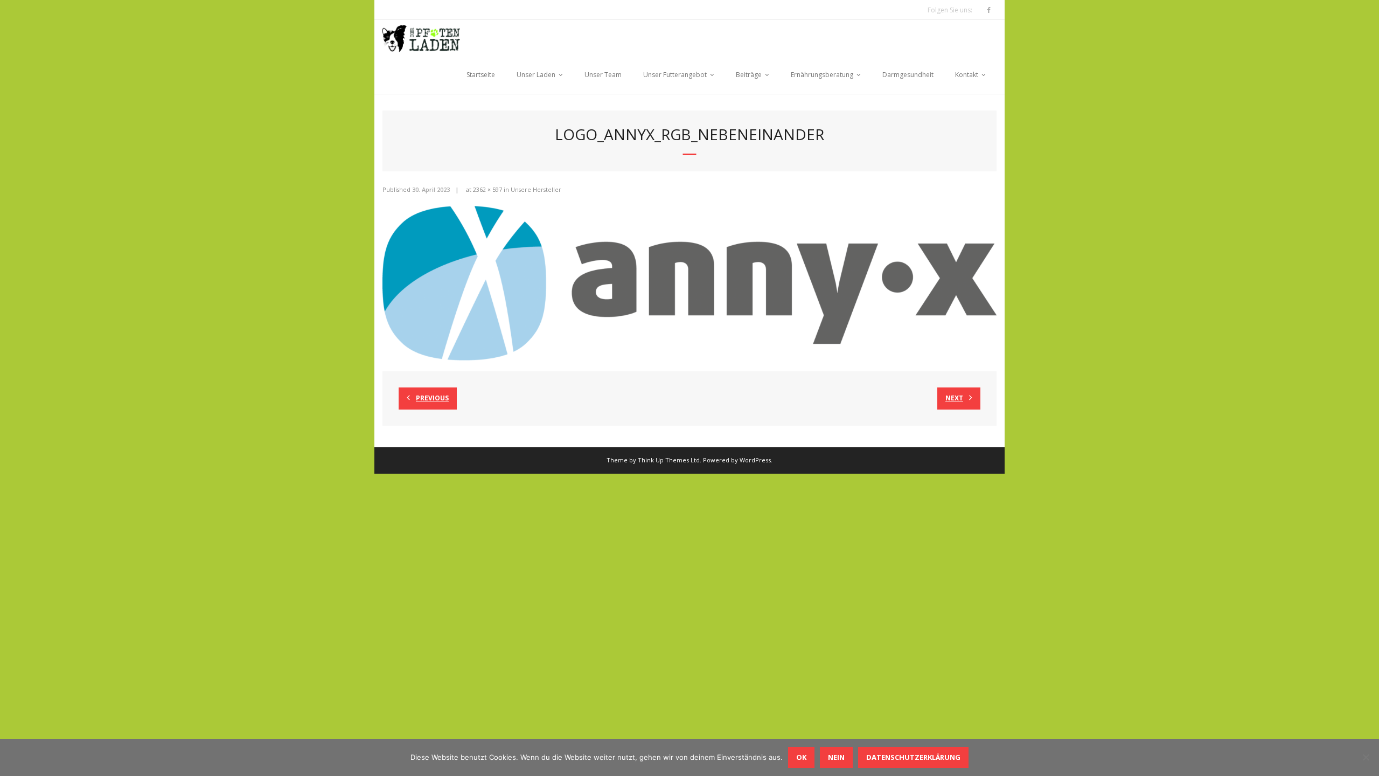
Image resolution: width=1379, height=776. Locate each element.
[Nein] (1365, 757)
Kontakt (966, 74)
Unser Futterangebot (675, 74)
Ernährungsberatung (822, 74)
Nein (836, 757)
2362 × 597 (487, 189)
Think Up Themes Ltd (669, 460)
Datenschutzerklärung (913, 757)
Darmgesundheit (908, 74)
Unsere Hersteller (536, 189)
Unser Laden (536, 74)
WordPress (755, 460)
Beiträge (749, 74)
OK (801, 757)
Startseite (480, 74)
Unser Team (603, 74)
